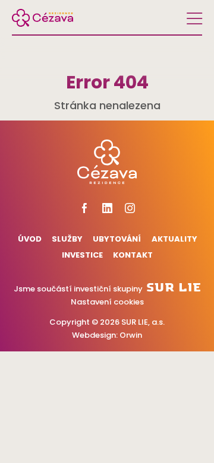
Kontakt (133, 255)
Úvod (29, 239)
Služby (67, 239)
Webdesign (94, 335)
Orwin (130, 335)
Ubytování (117, 239)
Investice (82, 255)
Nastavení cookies (107, 301)
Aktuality (174, 239)
